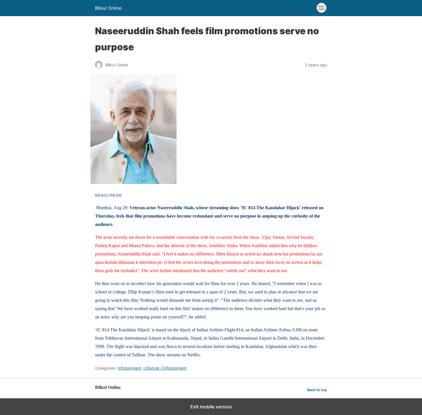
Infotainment (129, 368)
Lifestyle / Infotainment (165, 368)
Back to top (317, 390)
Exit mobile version (211, 407)
